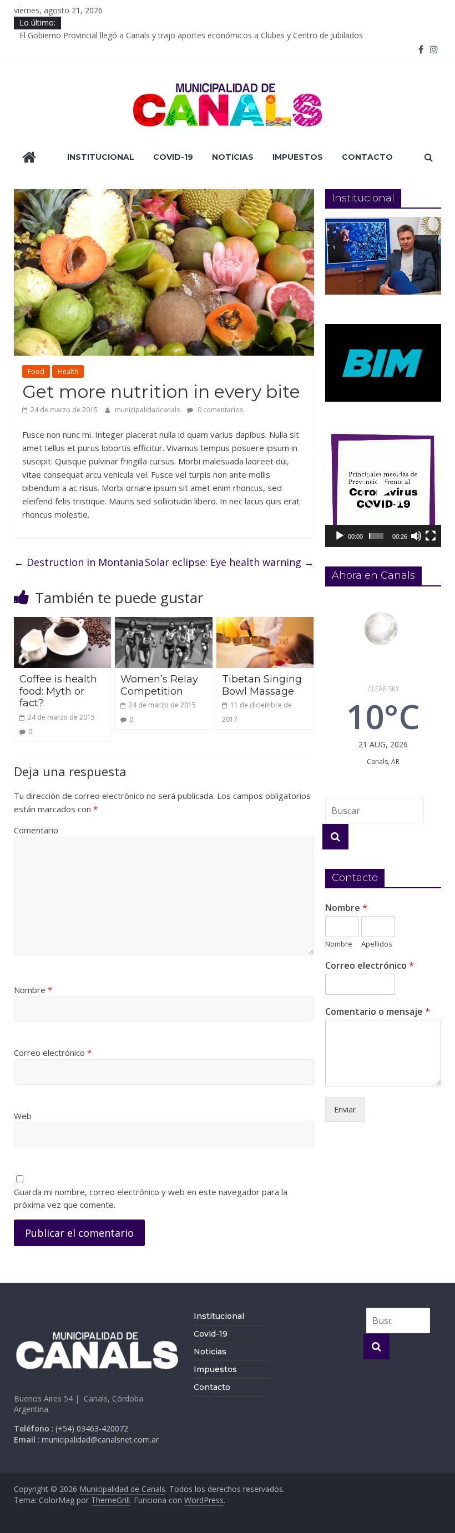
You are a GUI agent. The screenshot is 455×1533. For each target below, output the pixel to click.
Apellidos (376, 944)
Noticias (233, 157)
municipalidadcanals (148, 409)
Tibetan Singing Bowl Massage (262, 685)
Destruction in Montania (79, 562)
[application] (383, 489)
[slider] (376, 536)
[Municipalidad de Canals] (29, 158)
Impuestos (297, 157)
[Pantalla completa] (430, 536)
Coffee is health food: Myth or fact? (58, 691)
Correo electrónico (53, 1052)
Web (23, 1115)
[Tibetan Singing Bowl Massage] (265, 624)
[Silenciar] (416, 536)
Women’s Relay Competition (159, 685)
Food (36, 371)
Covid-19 (173, 157)
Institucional (100, 157)
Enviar (345, 1109)
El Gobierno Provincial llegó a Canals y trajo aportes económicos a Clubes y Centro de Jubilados (191, 35)
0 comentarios (219, 409)
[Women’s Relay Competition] (164, 624)
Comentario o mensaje (377, 1012)
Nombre (33, 989)
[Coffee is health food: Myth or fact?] (63, 624)
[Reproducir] (339, 536)
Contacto (367, 157)
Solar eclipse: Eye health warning (229, 562)
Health (68, 371)
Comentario (36, 830)
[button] (383, 489)
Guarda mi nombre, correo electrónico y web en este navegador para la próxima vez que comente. (150, 1198)
